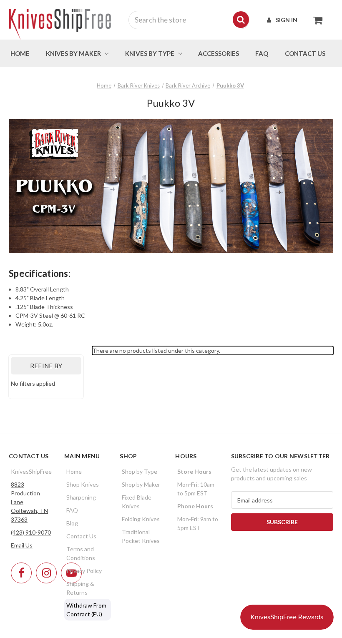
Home (20, 53)
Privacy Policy (84, 570)
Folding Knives (141, 518)
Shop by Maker (141, 484)
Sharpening (81, 497)
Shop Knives (82, 484)
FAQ (261, 53)
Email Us (22, 545)
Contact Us (81, 536)
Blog (72, 523)
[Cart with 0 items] (315, 20)
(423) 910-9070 (31, 532)
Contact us (305, 53)
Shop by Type (139, 471)
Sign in (286, 19)
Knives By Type (149, 53)
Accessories (218, 53)
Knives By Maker (73, 53)
